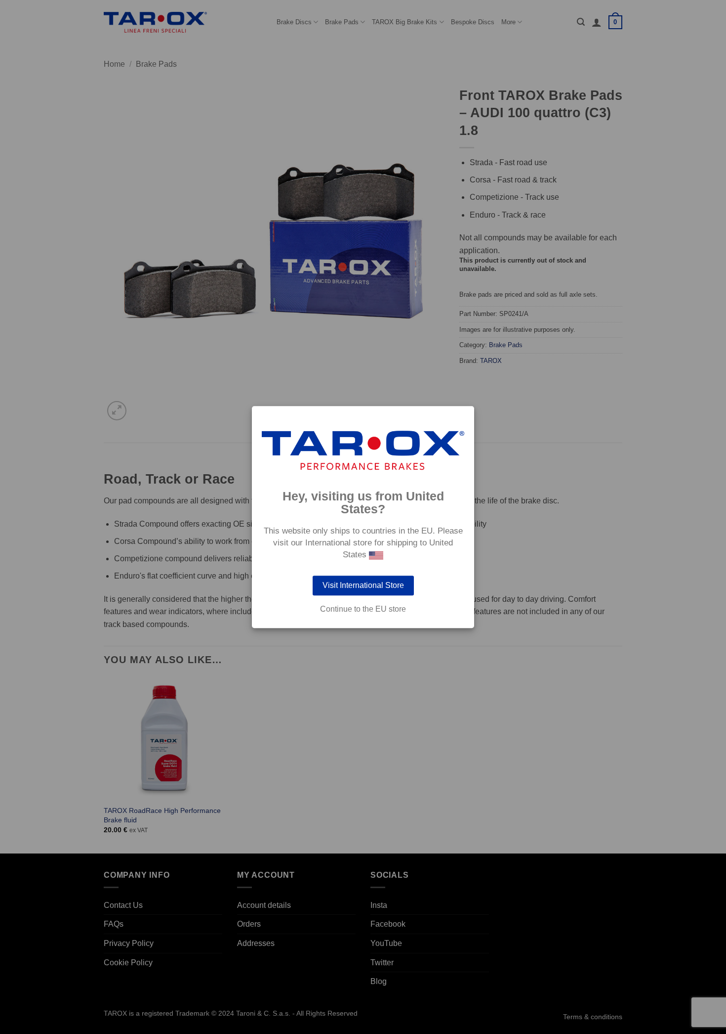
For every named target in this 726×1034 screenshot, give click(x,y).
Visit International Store (363, 585)
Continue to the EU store (363, 609)
